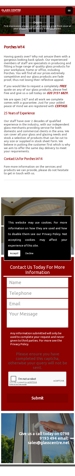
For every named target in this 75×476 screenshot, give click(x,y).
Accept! (14, 253)
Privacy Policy (51, 234)
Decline (29, 253)
